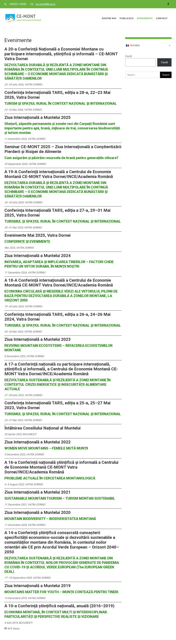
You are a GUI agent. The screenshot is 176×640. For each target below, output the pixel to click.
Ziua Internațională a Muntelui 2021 (37, 492)
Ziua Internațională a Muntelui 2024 (37, 255)
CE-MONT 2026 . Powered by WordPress (88, 635)
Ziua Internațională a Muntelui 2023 (37, 339)
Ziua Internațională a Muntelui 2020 (37, 512)
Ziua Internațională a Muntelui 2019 (37, 585)
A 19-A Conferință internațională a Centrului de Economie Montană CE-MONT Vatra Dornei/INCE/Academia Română (58, 174)
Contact (162, 18)
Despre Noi (109, 18)
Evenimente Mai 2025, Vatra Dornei (37, 235)
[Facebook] (168, 4)
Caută (128, 56)
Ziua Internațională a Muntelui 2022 (37, 442)
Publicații (127, 18)
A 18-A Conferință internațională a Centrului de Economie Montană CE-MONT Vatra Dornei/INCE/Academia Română (58, 283)
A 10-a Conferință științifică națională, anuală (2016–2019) (59, 605)
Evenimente (145, 18)
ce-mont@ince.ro (45, 4)
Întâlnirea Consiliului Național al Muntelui (42, 428)
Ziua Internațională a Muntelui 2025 (37, 117)
